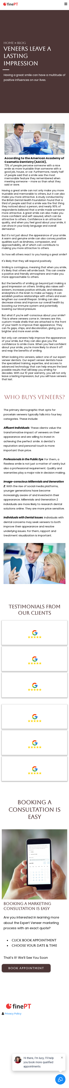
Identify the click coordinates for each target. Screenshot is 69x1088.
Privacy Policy (13, 1013)
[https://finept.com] (10, 4)
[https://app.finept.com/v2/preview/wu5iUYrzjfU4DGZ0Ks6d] (34, 1006)
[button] (65, 4)
